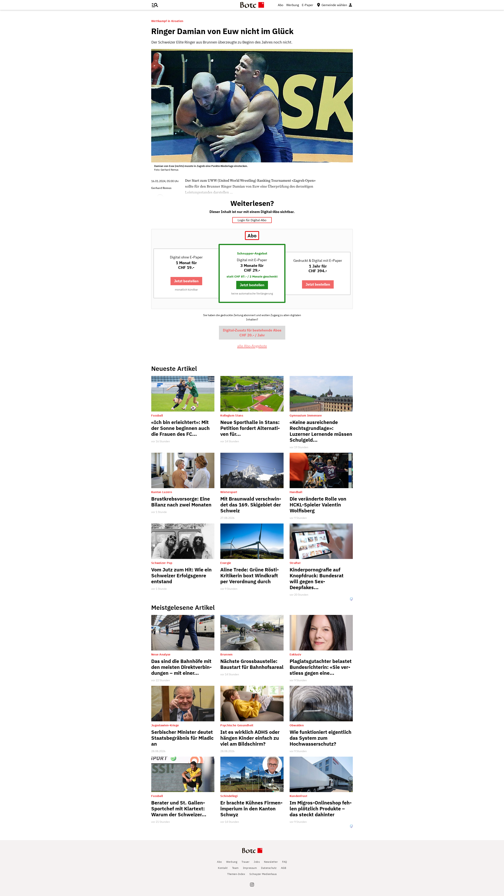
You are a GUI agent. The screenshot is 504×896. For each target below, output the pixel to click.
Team (235, 868)
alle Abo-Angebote (252, 346)
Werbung (292, 5)
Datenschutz (269, 868)
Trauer (245, 862)
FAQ (284, 862)
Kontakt (223, 868)
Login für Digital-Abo (252, 220)
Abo (280, 5)
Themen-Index (236, 874)
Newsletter (271, 862)
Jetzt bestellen (186, 281)
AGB (283, 868)
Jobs (257, 862)
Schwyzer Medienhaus (263, 874)
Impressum (250, 868)
